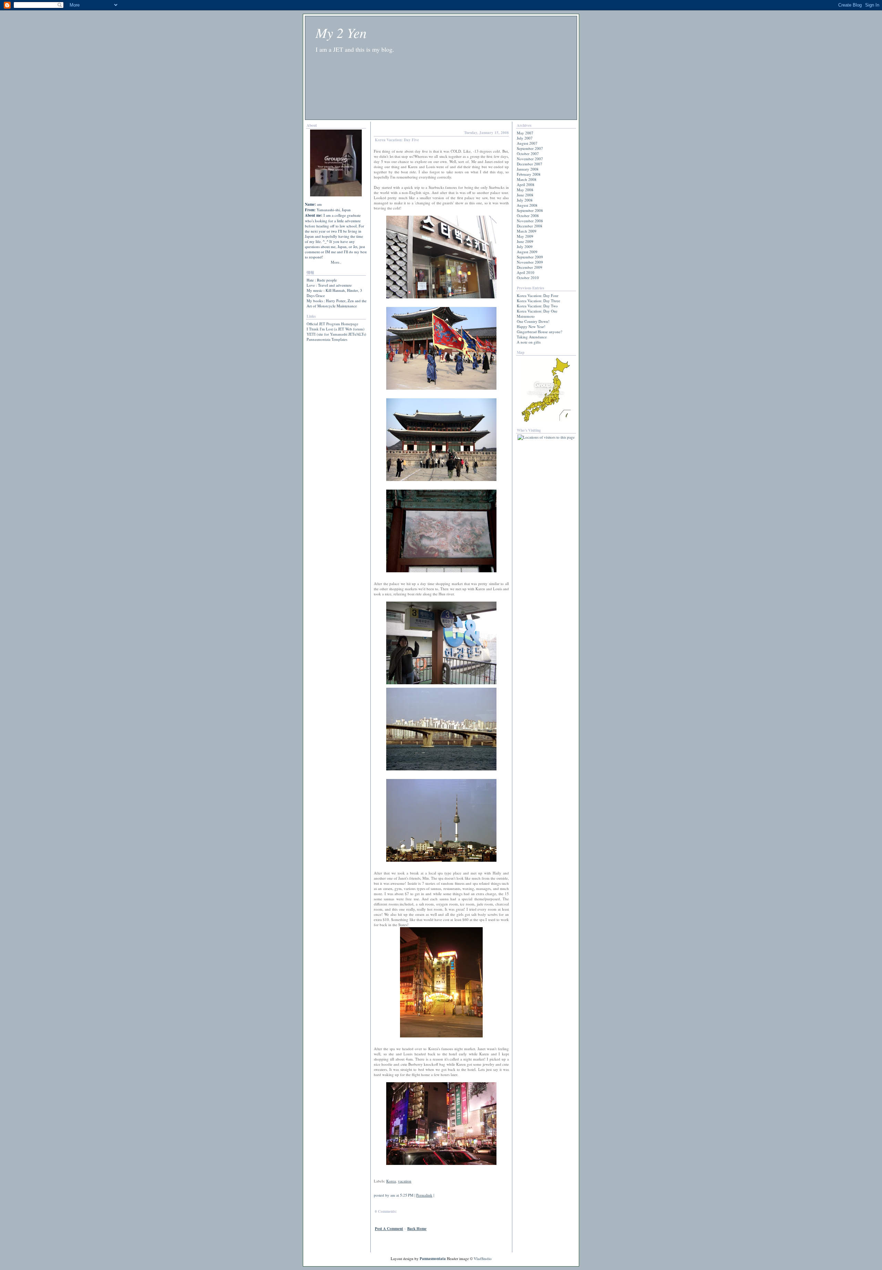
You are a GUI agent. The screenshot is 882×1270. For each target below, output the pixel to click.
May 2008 (525, 189)
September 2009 (530, 256)
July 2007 (525, 138)
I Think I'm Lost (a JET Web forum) (336, 328)
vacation (404, 1181)
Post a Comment (389, 1228)
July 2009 (525, 246)
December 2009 (529, 267)
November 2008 (530, 220)
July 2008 (525, 200)
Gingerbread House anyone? (539, 331)
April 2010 (525, 272)
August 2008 (527, 205)
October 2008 (528, 215)
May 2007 (525, 132)
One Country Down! (533, 321)
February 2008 (529, 174)
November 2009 (530, 262)
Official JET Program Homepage (332, 323)
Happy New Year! (531, 326)
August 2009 (527, 251)
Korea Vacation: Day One (537, 311)
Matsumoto (526, 316)
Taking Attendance (532, 336)
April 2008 (525, 184)
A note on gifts (529, 342)
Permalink (424, 1195)
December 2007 (529, 163)
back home (417, 1228)
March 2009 (526, 231)
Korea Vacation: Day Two (537, 305)
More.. (336, 262)
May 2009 (525, 236)
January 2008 (528, 169)
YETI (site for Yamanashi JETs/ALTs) (336, 334)
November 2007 (530, 158)
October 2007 (528, 153)
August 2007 (527, 143)
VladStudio (483, 1258)
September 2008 (530, 210)
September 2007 (530, 148)
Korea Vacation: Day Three (538, 300)
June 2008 (525, 194)
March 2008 (526, 179)
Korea (391, 1181)
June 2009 (525, 241)
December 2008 (529, 225)
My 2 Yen (341, 32)
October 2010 (528, 277)
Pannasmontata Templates (327, 339)
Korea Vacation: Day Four (537, 295)
